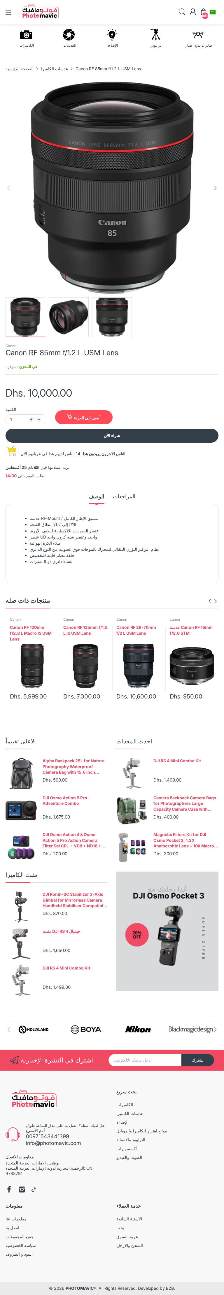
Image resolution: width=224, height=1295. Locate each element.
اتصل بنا (12, 1227)
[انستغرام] (21, 1190)
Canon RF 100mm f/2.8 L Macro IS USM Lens (31, 633)
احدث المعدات (134, 741)
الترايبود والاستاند (130, 1139)
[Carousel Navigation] (212, 601)
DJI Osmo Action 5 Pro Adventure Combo (65, 800)
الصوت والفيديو (129, 1157)
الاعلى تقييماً (21, 741)
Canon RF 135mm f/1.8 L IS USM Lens (85, 630)
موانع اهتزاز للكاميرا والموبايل (141, 1130)
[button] (212, 12)
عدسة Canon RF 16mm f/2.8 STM (191, 630)
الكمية (11, 409)
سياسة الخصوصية (21, 1245)
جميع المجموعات (20, 1236)
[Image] (167, 931)
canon (175, 619)
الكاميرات (124, 1104)
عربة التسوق (127, 1236)
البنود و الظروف (19, 1254)
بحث (120, 1227)
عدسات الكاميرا (129, 1113)
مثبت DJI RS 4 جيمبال (61, 931)
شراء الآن (112, 435)
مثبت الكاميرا (22, 874)
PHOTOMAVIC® (81, 1288)
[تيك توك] (33, 1190)
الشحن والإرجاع (129, 1245)
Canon (11, 346)
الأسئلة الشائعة (129, 1218)
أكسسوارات (126, 1148)
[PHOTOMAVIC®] (33, 1100)
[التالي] (8, 188)
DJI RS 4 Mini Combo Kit (177, 760)
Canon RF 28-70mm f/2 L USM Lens (136, 630)
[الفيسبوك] (9, 1190)
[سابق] (215, 188)
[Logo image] (33, 1029)
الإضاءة (122, 1122)
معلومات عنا (16, 1218)
